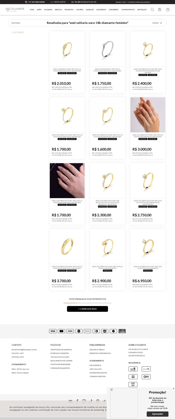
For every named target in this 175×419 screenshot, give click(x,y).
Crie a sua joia (96, 369)
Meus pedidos (95, 365)
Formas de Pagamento (60, 368)
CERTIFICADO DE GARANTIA (61, 350)
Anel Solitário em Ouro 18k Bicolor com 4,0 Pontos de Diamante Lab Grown (107, 202)
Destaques (142, 10)
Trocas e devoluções (60, 357)
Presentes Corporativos (100, 353)
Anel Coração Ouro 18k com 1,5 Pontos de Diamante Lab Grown (67, 70)
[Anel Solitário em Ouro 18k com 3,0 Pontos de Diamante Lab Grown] (107, 115)
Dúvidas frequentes (98, 373)
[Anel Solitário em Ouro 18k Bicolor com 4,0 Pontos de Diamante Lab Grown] (107, 180)
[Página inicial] (15, 9)
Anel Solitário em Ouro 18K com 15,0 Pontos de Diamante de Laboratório (148, 202)
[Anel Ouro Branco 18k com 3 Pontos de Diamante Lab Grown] (107, 49)
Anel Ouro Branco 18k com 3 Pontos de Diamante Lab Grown (107, 70)
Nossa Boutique (136, 352)
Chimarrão (114, 10)
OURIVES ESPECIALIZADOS (139, 2)
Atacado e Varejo (97, 350)
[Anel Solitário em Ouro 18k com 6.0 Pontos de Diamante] (107, 246)
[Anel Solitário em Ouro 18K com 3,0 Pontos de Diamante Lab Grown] (67, 246)
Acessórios (101, 10)
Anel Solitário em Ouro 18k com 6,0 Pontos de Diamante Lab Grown (67, 136)
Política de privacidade (60, 364)
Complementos (128, 10)
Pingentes (69, 10)
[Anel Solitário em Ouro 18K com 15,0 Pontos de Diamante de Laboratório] (147, 180)
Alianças (90, 10)
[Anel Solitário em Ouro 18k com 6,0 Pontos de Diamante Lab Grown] (67, 115)
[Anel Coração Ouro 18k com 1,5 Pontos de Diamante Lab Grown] (67, 49)
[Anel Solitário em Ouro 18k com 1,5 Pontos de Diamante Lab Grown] (67, 180)
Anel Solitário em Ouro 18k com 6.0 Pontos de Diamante (107, 267)
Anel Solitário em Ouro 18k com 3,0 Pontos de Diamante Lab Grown (107, 136)
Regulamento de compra (61, 361)
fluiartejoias (16, 23)
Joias (32, 10)
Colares (79, 10)
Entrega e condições (60, 353)
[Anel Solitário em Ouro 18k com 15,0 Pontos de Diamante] (147, 246)
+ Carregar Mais (87, 309)
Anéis (39, 10)
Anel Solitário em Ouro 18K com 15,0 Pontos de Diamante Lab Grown (148, 70)
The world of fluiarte (138, 349)
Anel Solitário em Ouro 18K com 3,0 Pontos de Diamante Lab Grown (67, 267)
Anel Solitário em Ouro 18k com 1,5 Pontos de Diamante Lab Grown (67, 201)
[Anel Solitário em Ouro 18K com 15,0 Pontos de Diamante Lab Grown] (147, 49)
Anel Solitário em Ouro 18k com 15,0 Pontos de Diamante (148, 267)
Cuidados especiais (98, 376)
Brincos (58, 10)
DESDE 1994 (121, 2)
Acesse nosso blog (137, 356)
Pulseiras (48, 10)
